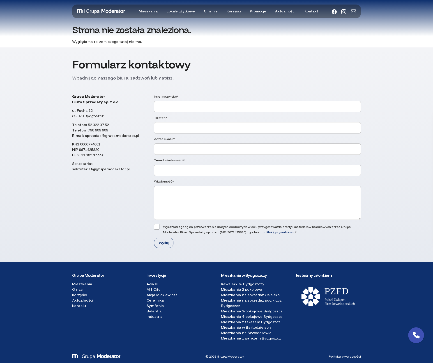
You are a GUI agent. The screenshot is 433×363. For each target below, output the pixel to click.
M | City (153, 289)
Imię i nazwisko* (166, 96)
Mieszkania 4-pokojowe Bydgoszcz (252, 316)
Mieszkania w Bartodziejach (246, 327)
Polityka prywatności (345, 356)
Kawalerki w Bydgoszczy (242, 284)
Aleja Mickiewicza (162, 295)
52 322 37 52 (98, 124)
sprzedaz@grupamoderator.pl (112, 135)
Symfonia (155, 305)
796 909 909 (98, 130)
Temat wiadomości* (169, 160)
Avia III (152, 284)
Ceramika (155, 300)
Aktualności (285, 11)
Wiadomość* (164, 181)
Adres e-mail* (164, 139)
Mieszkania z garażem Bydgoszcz (251, 338)
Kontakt (311, 11)
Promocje (258, 11)
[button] (416, 335)
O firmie (211, 11)
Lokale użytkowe (181, 11)
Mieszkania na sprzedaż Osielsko (250, 295)
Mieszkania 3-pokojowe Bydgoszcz (252, 311)
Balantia (154, 311)
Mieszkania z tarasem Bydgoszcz (250, 322)
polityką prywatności (278, 232)
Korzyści (234, 11)
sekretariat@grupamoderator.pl (101, 169)
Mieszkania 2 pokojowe (241, 289)
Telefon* (160, 118)
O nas (77, 289)
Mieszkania (148, 11)
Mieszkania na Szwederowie (246, 332)
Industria (155, 316)
